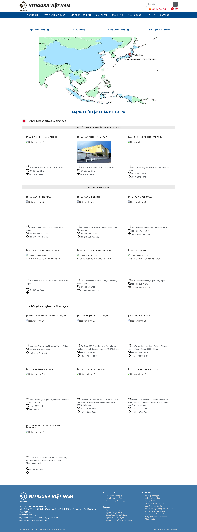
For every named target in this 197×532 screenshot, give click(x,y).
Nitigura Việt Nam (81, 15)
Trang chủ (33, 15)
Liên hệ (151, 15)
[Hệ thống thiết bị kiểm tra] (158, 24)
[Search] (175, 4)
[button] (22, 70)
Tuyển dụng (135, 15)
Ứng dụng (117, 15)
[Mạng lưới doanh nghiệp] (118, 24)
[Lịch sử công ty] (78, 24)
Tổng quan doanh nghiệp (38, 30)
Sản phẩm (101, 15)
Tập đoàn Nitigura (55, 15)
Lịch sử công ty (78, 30)
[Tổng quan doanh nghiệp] (38, 24)
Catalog (165, 15)
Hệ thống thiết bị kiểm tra (159, 30)
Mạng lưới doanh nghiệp (118, 30)
